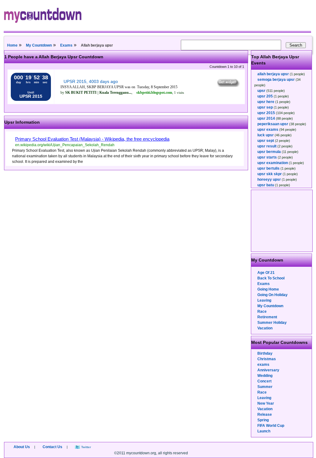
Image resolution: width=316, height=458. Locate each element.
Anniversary (268, 370)
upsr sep (265, 107)
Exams (66, 45)
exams (263, 364)
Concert (264, 381)
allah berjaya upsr (273, 74)
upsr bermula (269, 152)
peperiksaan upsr (272, 124)
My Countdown (39, 45)
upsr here (265, 102)
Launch (263, 431)
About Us (22, 447)
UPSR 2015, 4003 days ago (91, 81)
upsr (261, 91)
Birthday (264, 353)
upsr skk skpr (269, 174)
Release (264, 414)
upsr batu (265, 185)
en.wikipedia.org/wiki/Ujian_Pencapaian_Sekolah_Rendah (64, 145)
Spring (263, 420)
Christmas (266, 359)
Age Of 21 (266, 272)
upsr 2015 (266, 113)
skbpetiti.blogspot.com (154, 92)
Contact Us (52, 447)
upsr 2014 (266, 118)
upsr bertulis (268, 168)
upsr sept (265, 140)
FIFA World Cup (270, 425)
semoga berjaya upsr (276, 79)
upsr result (266, 146)
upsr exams (267, 129)
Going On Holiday (272, 295)
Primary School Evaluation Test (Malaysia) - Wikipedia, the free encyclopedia (92, 139)
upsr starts (267, 157)
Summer (264, 387)
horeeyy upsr (269, 179)
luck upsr (265, 135)
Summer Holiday (272, 322)
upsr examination (272, 163)
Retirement (267, 317)
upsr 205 (265, 96)
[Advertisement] (282, 221)
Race (262, 311)
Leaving (264, 300)
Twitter (86, 447)
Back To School (271, 278)
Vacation (264, 328)
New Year (265, 403)
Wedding (264, 375)
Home (12, 45)
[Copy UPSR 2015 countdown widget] (228, 85)
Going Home (268, 289)
